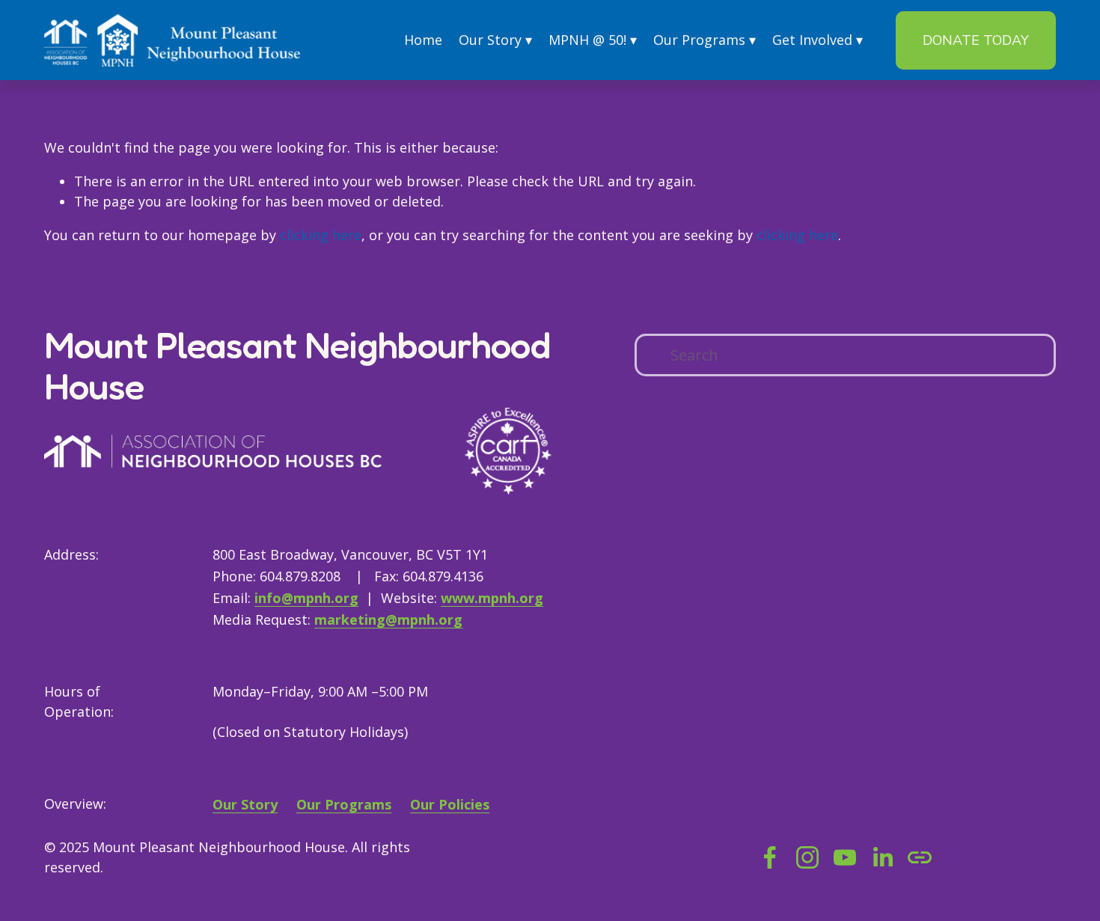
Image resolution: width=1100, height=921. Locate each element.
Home (423, 40)
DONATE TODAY (976, 40)
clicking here (320, 235)
